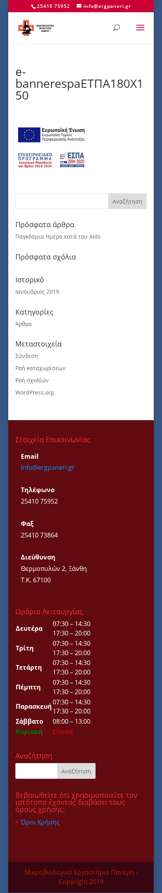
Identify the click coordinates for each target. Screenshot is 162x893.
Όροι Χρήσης (40, 822)
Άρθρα (23, 324)
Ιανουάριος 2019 (37, 291)
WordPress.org (34, 392)
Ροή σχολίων (32, 380)
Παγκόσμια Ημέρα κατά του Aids (58, 236)
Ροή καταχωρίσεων (40, 368)
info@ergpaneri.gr (48, 467)
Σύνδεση (26, 355)
